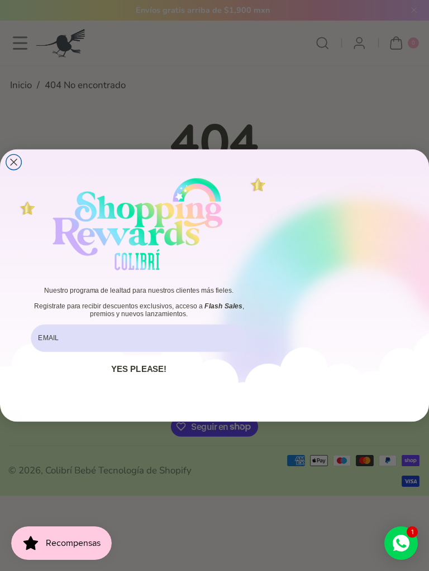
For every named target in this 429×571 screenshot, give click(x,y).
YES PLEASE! (139, 369)
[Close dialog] (14, 162)
